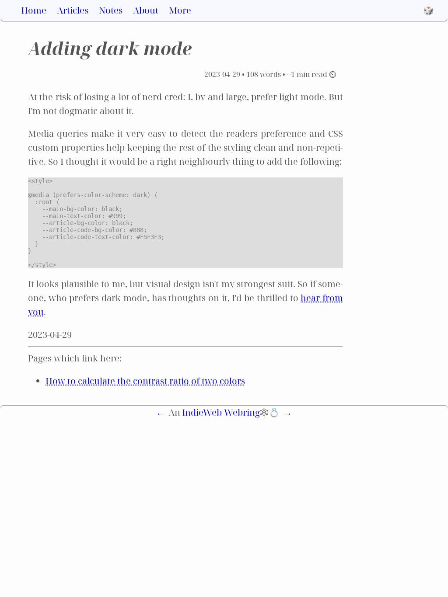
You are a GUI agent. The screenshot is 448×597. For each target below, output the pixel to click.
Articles (72, 10)
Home (33, 10)
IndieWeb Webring (221, 412)
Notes (110, 10)
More (180, 10)
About (145, 10)
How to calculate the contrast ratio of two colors (145, 381)
